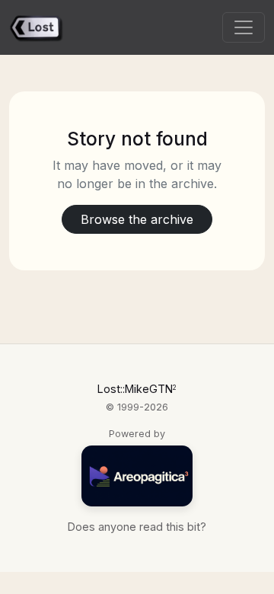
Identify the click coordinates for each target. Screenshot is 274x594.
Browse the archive (137, 219)
